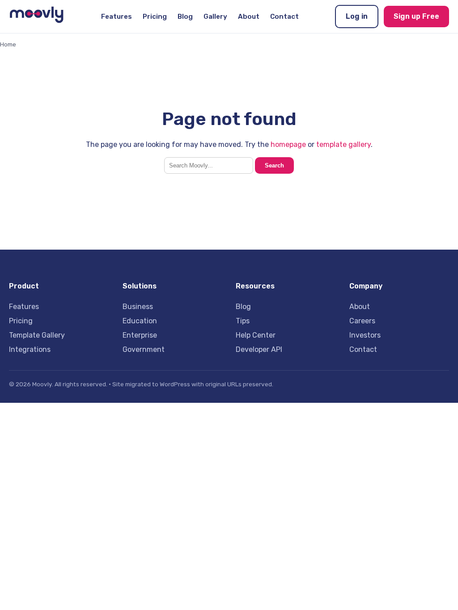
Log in (357, 16)
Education (140, 321)
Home (8, 44)
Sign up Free (416, 16)
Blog (185, 17)
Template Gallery (37, 335)
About (248, 17)
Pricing (155, 17)
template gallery (343, 144)
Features (116, 17)
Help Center (256, 335)
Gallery (215, 17)
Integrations (30, 349)
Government (144, 349)
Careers (362, 321)
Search (274, 165)
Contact (284, 17)
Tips (243, 321)
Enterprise (140, 335)
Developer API (259, 349)
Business (138, 306)
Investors (365, 335)
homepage (288, 144)
